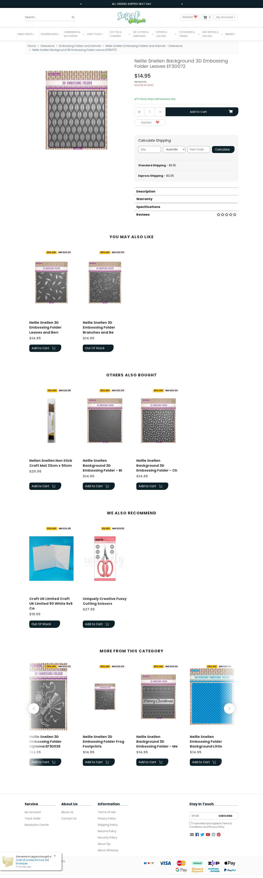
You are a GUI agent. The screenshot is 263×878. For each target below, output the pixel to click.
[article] (51, 301)
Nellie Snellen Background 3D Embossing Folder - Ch (156, 465)
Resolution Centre (37, 825)
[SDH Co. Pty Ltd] (131, 17)
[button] (27, 34)
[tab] (186, 191)
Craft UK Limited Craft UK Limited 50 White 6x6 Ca (51, 603)
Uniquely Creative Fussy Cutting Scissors (104, 601)
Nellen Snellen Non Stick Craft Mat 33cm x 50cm (50, 463)
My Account (224, 17)
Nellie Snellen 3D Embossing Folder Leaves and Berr (45, 327)
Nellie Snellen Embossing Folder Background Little (206, 741)
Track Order (33, 818)
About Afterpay (108, 850)
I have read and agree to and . (210, 825)
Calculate (222, 149)
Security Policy (107, 837)
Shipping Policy (108, 825)
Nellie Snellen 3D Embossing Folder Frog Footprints (103, 741)
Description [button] (145, 191)
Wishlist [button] (188, 17)
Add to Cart (198, 112)
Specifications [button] (148, 207)
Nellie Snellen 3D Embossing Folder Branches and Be (99, 327)
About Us (67, 812)
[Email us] (192, 834)
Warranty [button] (144, 199)
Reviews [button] (143, 214)
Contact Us (68, 818)
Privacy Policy (107, 818)
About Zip (104, 844)
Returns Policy (107, 831)
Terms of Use (107, 812)
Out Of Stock (95, 348)
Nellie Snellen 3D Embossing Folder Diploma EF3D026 (45, 741)
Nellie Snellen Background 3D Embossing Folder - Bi (102, 465)
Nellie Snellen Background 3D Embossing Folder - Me (157, 741)
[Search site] (73, 17)
